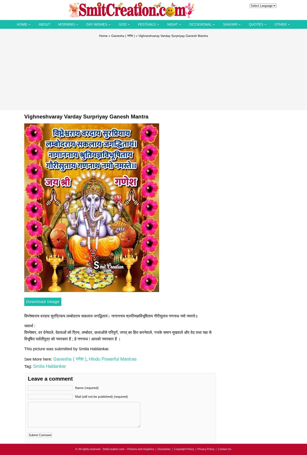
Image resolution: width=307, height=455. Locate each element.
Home (22, 24)
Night (172, 24)
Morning (66, 24)
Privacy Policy (205, 449)
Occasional (200, 24)
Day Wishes (96, 24)
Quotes (256, 24)
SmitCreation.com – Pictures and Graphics (128, 449)
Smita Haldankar (49, 366)
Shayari (230, 24)
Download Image (43, 301)
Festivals (147, 24)
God (123, 24)
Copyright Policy (184, 449)
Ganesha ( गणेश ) (123, 36)
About (44, 24)
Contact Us (224, 449)
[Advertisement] (153, 71)
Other (281, 24)
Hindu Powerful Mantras (113, 359)
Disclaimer (164, 449)
